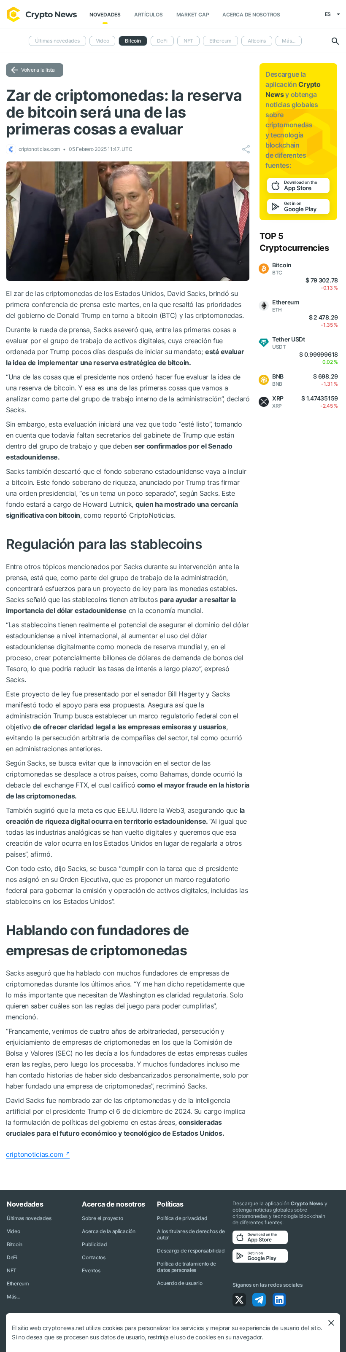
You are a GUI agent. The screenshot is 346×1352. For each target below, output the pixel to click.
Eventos (91, 1270)
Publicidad (94, 1244)
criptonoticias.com (34, 1154)
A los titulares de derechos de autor (191, 1234)
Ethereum (220, 41)
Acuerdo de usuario (179, 1283)
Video (102, 41)
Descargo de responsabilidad (190, 1250)
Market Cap (192, 14)
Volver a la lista (38, 70)
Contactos (93, 1257)
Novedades (105, 14)
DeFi (162, 41)
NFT (188, 41)
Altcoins (257, 41)
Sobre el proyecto (102, 1218)
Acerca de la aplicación (108, 1231)
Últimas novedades (57, 41)
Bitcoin (14, 1244)
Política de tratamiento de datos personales (186, 1267)
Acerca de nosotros (251, 14)
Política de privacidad (182, 1218)
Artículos (148, 14)
